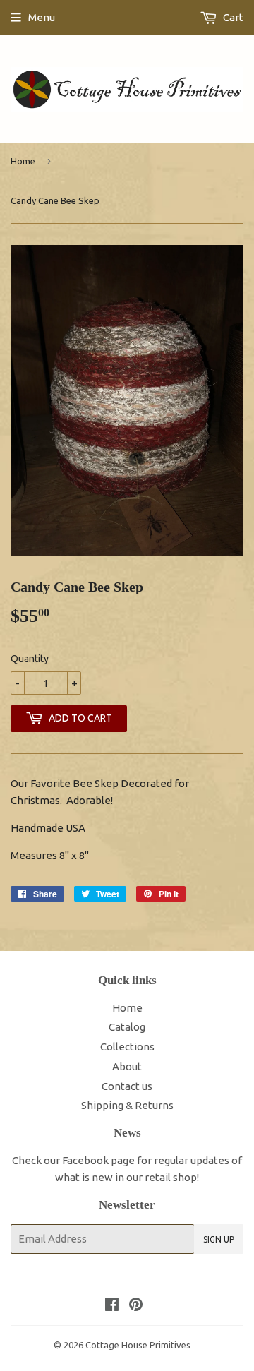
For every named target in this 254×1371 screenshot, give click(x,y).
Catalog (127, 1027)
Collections (127, 1047)
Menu (41, 17)
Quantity (30, 658)
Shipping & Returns (127, 1105)
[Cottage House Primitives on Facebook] (111, 1306)
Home (23, 161)
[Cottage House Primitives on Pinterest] (135, 1306)
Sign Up (218, 1239)
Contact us (127, 1086)
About (127, 1066)
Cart (232, 17)
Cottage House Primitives (137, 1345)
